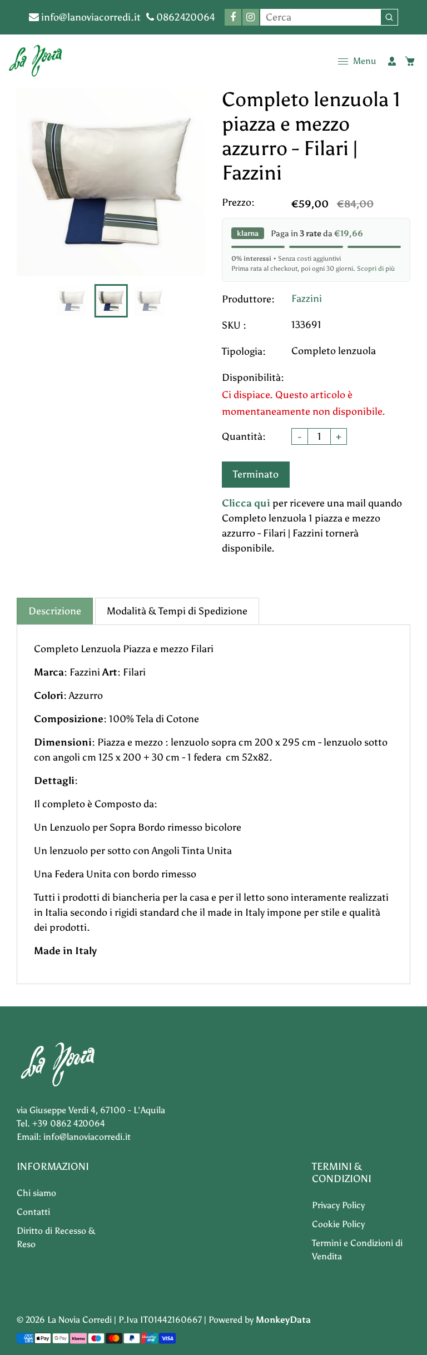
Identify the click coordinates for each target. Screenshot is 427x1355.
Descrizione (54, 611)
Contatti (33, 1212)
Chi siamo (36, 1193)
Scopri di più (376, 268)
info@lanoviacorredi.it (90, 17)
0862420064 (184, 17)
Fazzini (306, 298)
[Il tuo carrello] (409, 61)
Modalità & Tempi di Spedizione (177, 611)
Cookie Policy (338, 1224)
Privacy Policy (338, 1205)
